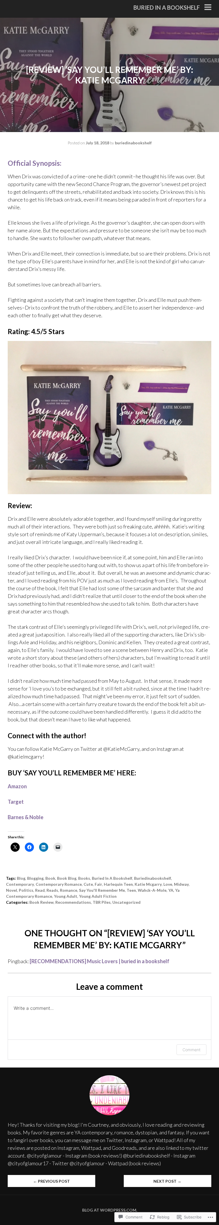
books (84, 878)
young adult (65, 896)
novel (11, 890)
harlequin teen (118, 884)
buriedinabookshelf (133, 142)
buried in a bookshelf (166, 7)
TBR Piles (102, 902)
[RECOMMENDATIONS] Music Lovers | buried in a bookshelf (99, 961)
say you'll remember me (102, 890)
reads (52, 890)
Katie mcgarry (148, 884)
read (40, 890)
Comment (191, 1049)
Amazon (17, 786)
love (167, 884)
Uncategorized (126, 902)
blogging (35, 878)
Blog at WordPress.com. (109, 1210)
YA (170, 890)
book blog (66, 878)
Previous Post (51, 1181)
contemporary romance (59, 884)
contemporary (20, 884)
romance (68, 890)
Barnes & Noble (25, 817)
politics (26, 890)
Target (16, 802)
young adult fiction (98, 896)
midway (181, 884)
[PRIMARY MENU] (207, 8)
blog (21, 878)
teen (131, 890)
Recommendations (73, 902)
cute (88, 884)
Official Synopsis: (34, 163)
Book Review (41, 902)
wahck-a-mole (152, 890)
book (50, 878)
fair (98, 884)
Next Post (167, 1181)
